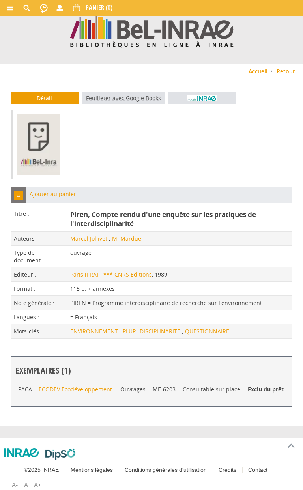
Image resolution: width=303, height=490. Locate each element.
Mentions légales (92, 470)
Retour (286, 71)
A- (15, 485)
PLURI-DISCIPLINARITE (152, 331)
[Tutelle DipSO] (60, 454)
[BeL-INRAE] (152, 31)
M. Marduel (127, 238)
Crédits (227, 470)
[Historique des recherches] (44, 8)
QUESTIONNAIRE (207, 331)
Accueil (258, 71)
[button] (18, 195)
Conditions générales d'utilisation (166, 470)
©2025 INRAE (41, 470)
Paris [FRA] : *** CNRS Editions (111, 274)
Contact (257, 470)
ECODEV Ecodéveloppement (75, 389)
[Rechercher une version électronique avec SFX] (202, 98)
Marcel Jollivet (88, 238)
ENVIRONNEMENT (95, 331)
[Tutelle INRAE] (21, 452)
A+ (37, 485)
